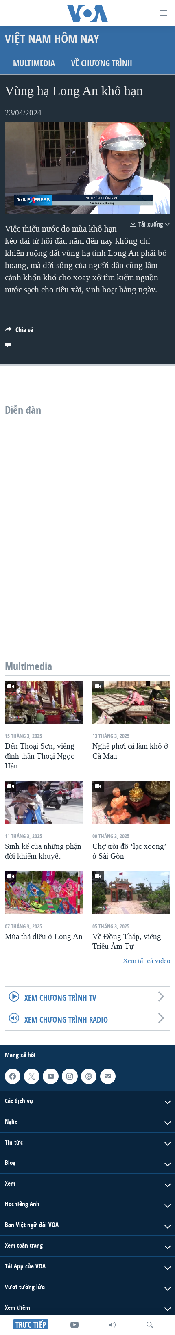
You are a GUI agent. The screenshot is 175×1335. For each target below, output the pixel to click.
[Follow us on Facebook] (12, 1076)
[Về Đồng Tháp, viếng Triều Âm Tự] (131, 892)
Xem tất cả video (146, 960)
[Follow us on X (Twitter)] (31, 1076)
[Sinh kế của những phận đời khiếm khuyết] (44, 802)
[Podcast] (88, 1076)
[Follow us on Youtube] (50, 1076)
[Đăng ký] (108, 1076)
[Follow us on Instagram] (69, 1076)
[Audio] (112, 1325)
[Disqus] (87, 521)
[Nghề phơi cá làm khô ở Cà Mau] (131, 702)
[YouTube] (74, 1325)
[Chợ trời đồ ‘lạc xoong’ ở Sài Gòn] (131, 802)
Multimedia (34, 63)
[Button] (19, 332)
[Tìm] (150, 1325)
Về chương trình (101, 63)
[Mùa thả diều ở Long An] (44, 892)
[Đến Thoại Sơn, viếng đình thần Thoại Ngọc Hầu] (44, 702)
